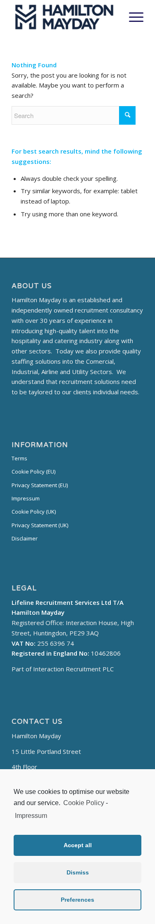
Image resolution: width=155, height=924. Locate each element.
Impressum (31, 815)
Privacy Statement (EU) (40, 485)
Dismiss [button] (78, 872)
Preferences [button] (77, 899)
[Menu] (132, 16)
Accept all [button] (78, 845)
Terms (19, 458)
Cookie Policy (83, 802)
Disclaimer (25, 538)
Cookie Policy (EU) (33, 471)
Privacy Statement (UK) (40, 525)
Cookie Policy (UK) (34, 511)
